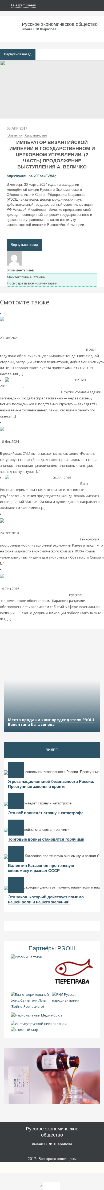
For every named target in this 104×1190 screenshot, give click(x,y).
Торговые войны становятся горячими (46, 839)
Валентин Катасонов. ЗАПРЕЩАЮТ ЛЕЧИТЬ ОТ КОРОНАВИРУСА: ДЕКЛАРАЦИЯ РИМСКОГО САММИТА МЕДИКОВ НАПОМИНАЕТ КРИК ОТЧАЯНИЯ (49, 344)
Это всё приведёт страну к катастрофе (45, 813)
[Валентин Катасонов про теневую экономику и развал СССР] (16, 854)
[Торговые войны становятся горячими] (16, 828)
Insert (51, 1186)
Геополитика (30, 338)
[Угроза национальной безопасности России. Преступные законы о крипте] (16, 770)
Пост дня (15, 386)
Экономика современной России (52, 386)
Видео (52, 750)
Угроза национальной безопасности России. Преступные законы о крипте (51, 784)
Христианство (36, 135)
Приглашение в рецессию (57, 483)
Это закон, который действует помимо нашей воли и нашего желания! (46, 899)
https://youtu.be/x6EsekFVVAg (32, 176)
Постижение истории (37, 533)
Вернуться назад (17, 54)
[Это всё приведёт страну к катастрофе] (16, 801)
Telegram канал (23, 5)
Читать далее (34, 374)
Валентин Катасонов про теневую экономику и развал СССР (41, 868)
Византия (14, 135)
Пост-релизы (30, 588)
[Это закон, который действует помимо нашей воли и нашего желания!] (16, 885)
